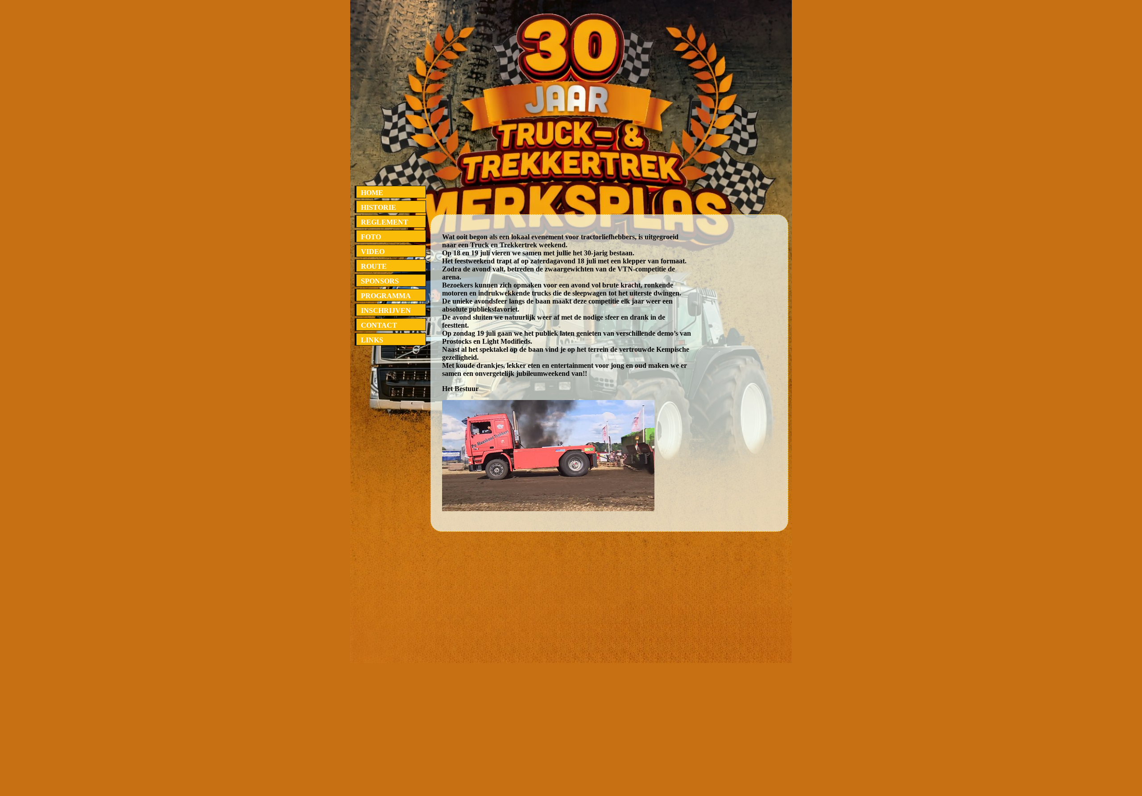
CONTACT (379, 325)
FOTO (371, 237)
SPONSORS (380, 281)
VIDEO (373, 251)
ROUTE (374, 266)
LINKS (372, 340)
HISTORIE (378, 207)
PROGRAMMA (386, 296)
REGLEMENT (384, 222)
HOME (372, 192)
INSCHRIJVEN (386, 310)
